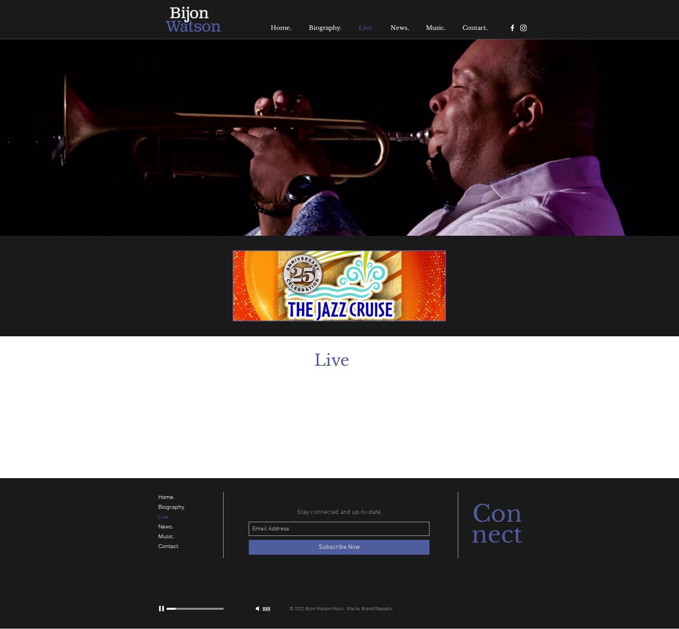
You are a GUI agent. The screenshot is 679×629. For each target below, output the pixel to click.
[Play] (162, 608)
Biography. (171, 506)
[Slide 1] (339, 216)
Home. (166, 497)
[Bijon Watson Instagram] (523, 28)
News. (166, 526)
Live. (164, 516)
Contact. (169, 546)
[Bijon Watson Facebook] (512, 28)
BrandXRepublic (377, 609)
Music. (166, 536)
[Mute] (258, 608)
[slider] (267, 609)
